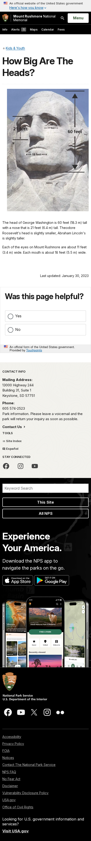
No (18, 329)
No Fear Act (11, 779)
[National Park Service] (5, 18)
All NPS (45, 513)
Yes (18, 316)
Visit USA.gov (15, 831)
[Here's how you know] (45, 6)
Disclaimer (10, 786)
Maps (34, 29)
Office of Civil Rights (17, 807)
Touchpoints (34, 350)
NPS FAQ (9, 772)
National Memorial (34, 18)
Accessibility (11, 737)
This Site (45, 502)
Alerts (17, 29)
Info (4, 29)
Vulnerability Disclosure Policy (25, 793)
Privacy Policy (13, 744)
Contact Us (12, 427)
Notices (8, 758)
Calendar (47, 29)
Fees (61, 29)
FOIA (6, 751)
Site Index (13, 441)
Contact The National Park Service (29, 765)
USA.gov (9, 800)
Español (11, 448)
